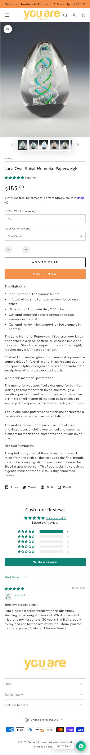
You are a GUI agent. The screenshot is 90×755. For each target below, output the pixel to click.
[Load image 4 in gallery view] (54, 145)
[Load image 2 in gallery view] (33, 145)
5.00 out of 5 (56, 518)
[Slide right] (77, 145)
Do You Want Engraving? (21, 211)
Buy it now (45, 274)
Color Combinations (17, 228)
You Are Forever (38, 741)
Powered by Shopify (45, 746)
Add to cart (45, 262)
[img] (14, 589)
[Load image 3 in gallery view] (43, 145)
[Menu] (6, 15)
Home (8, 158)
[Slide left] (12, 145)
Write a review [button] (45, 562)
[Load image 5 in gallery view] (64, 145)
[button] (65, 15)
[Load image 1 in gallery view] (22, 145)
